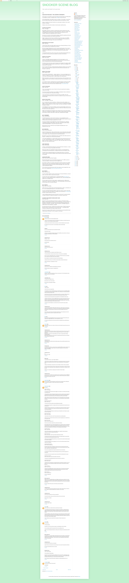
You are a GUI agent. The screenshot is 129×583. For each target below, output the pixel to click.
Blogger (79, 576)
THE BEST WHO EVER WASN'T (77, 91)
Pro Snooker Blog (68, 191)
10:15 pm (46, 321)
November (77, 72)
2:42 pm (46, 547)
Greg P (46, 506)
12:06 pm (46, 355)
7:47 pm (46, 275)
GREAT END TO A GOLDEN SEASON (77, 143)
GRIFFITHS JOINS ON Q (77, 136)
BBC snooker (76, 28)
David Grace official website (78, 45)
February (77, 158)
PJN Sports (76, 61)
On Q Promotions (77, 51)
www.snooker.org (66, 176)
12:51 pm (46, 225)
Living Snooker (77, 49)
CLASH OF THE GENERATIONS (77, 153)
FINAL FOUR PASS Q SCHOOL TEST (77, 88)
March (77, 157)
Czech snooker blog (77, 54)
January (77, 159)
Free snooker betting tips (78, 58)
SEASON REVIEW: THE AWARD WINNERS (77, 139)
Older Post (69, 569)
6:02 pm (46, 248)
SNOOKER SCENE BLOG (60, 5)
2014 (76, 66)
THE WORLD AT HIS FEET (77, 149)
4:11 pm (46, 383)
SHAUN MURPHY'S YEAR (78, 120)
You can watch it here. (65, 83)
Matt (45, 286)
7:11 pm (46, 269)
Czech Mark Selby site (78, 55)
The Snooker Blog (77, 46)
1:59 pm (46, 377)
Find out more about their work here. (56, 168)
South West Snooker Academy (79, 50)
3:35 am (46, 531)
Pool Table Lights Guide (78, 62)
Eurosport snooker (77, 27)
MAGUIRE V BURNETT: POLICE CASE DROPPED (77, 109)
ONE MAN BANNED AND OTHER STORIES (77, 95)
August (77, 77)
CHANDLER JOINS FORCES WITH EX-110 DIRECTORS (78, 127)
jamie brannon (47, 380)
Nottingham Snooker (77, 56)
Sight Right (76, 60)
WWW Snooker (77, 26)
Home (57, 569)
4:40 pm (46, 475)
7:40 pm (46, 484)
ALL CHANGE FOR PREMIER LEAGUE (77, 122)
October (77, 74)
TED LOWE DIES (77, 151)
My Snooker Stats (77, 53)
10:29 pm (46, 327)
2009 (60, 17)
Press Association (77, 29)
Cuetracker (76, 48)
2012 (76, 68)
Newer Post (44, 569)
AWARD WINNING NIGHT (77, 133)
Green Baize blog (77, 47)
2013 (76, 67)
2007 (76, 164)
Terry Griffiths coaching (78, 52)
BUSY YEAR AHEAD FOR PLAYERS (77, 105)
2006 (76, 165)
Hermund (46, 217)
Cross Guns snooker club (78, 57)
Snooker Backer (77, 30)
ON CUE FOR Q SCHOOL (78, 131)
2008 (57, 17)
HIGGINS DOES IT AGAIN (77, 146)
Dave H (46, 324)
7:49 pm (46, 283)
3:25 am (46, 519)
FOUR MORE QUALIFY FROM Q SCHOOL (77, 102)
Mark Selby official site (78, 44)
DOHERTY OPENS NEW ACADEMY (77, 83)
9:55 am (46, 343)
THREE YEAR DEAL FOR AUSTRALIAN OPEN (77, 98)
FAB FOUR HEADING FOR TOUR (77, 117)
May (76, 81)
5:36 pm (46, 559)
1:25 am (46, 490)
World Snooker (77, 24)
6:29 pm (46, 262)
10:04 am (46, 566)
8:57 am (46, 539)
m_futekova (46, 562)
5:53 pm (46, 243)
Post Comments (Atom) (49, 571)
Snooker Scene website (78, 23)
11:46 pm (46, 337)
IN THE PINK (77, 85)
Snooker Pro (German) (78, 59)
